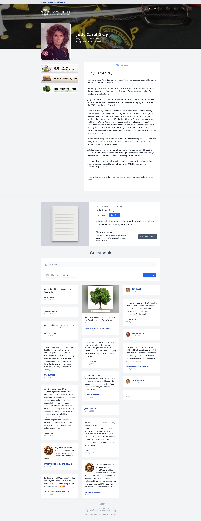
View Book (102, 215)
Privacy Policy (94, 511)
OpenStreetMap (103, 514)
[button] (100, 299)
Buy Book (114, 215)
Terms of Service (106, 511)
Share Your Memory (147, 236)
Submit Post (149, 275)
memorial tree (117, 177)
